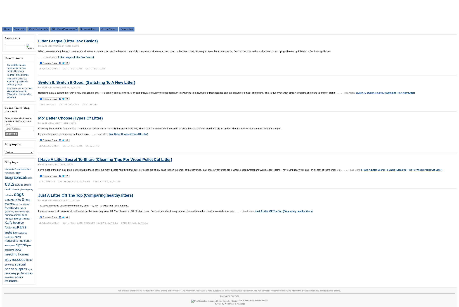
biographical (15, 177)
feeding (26, 204)
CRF (29, 185)
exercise (18, 204)
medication (9, 237)
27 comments (47, 182)
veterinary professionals (19, 273)
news (18, 236)
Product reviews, (95, 223)
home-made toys (22, 212)
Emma (26, 199)
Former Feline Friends (18, 75)
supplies (21, 269)
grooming (9, 211)
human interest (13, 218)
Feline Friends (261, 300)
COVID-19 (21, 184)
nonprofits (11, 240)
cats (10, 184)
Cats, (75, 182)
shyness (9, 264)
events (9, 204)
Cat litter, (70, 69)
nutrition (24, 240)
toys (29, 269)
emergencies (13, 199)
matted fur (22, 233)
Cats (80, 69)
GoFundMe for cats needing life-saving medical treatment (16, 68)
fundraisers (18, 208)
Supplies (84, 182)
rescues (18, 259)
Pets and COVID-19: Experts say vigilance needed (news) (17, 81)
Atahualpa (241, 304)
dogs (19, 194)
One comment (47, 104)
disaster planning (20, 189)
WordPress (230, 304)
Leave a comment (49, 69)
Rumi (29, 260)
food (8, 208)
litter (15, 232)
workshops (10, 277)
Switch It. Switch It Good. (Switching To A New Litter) (86, 82)
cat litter (92, 69)
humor (26, 218)
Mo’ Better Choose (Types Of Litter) (70, 118)
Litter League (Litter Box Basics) (68, 41)
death (8, 189)
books (29, 178)
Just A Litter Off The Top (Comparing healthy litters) (85, 195)
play (8, 260)
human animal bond (16, 214)
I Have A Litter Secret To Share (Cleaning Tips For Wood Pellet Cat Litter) (105, 159)
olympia (21, 245)
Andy (18, 172)
